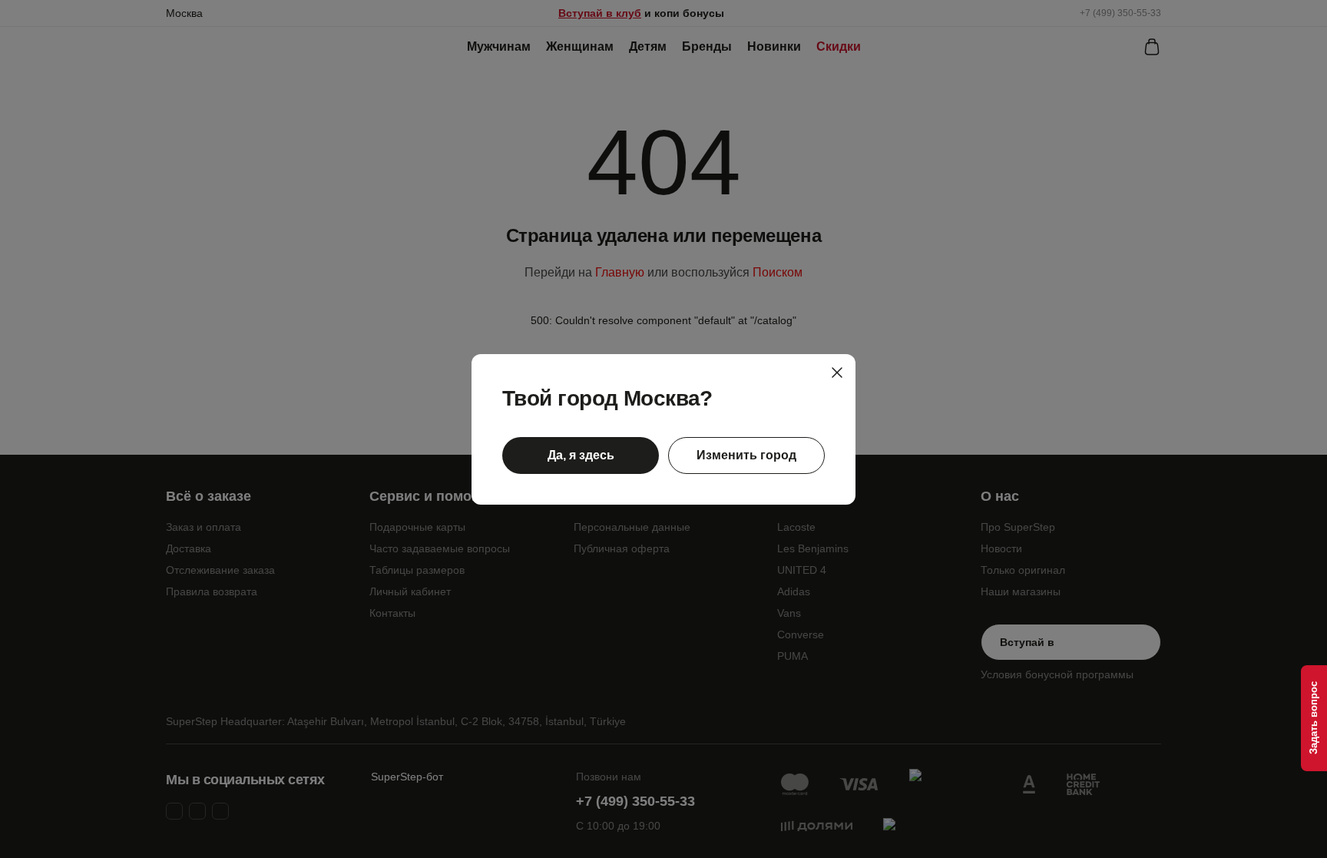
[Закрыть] (837, 372)
